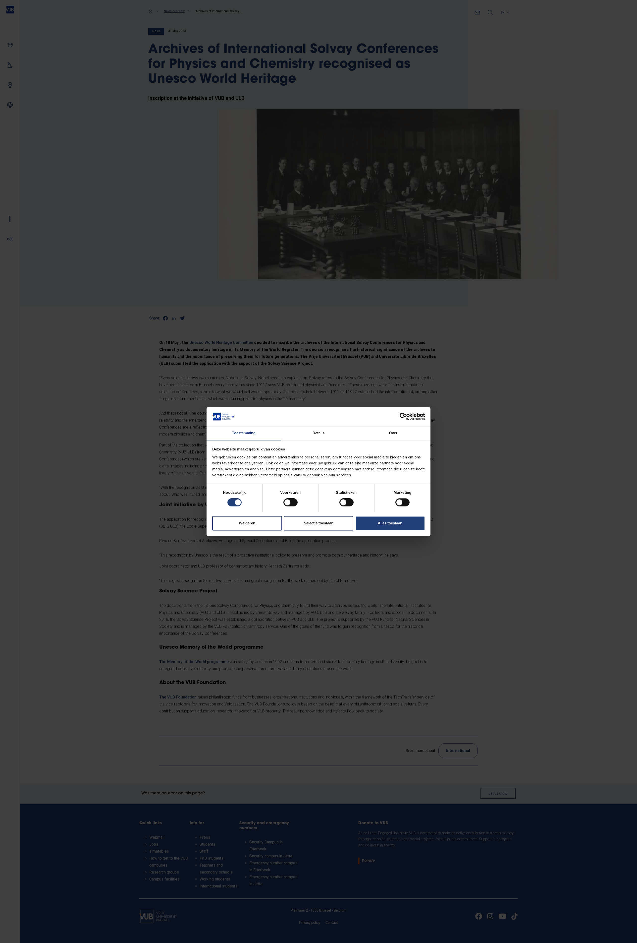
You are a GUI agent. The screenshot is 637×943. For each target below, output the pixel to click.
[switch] (290, 502)
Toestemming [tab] (244, 433)
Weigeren (247, 523)
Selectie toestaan (318, 523)
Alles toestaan (390, 523)
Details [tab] (319, 433)
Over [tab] (393, 433)
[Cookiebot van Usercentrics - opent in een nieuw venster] (403, 416)
